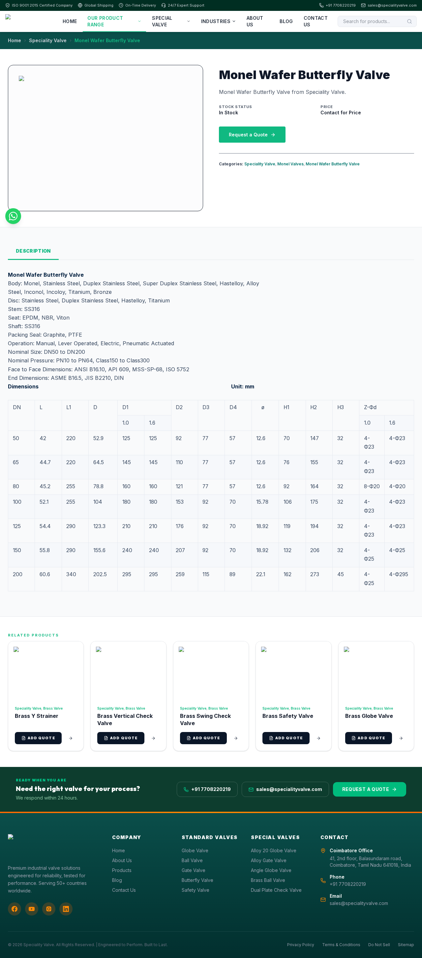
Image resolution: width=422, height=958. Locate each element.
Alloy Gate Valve (268, 860)
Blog (286, 21)
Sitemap (406, 944)
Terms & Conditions (341, 944)
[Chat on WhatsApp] (13, 216)
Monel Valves (290, 163)
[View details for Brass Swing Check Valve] (235, 738)
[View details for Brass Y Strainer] (70, 738)
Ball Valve (192, 860)
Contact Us (316, 21)
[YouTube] (31, 909)
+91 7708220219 (341, 5)
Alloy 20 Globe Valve (273, 850)
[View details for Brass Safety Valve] (318, 738)
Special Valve (162, 21)
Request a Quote (248, 134)
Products (122, 870)
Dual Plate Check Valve (276, 890)
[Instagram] (48, 909)
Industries (216, 21)
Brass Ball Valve (268, 880)
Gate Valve (193, 870)
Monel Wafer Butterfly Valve (333, 163)
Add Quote (41, 738)
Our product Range (105, 21)
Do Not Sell (379, 944)
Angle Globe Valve (271, 870)
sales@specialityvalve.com (392, 5)
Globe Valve (195, 850)
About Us (255, 21)
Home (70, 21)
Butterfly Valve (197, 880)
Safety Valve (195, 890)
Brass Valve (53, 708)
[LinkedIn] (66, 909)
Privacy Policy (300, 944)
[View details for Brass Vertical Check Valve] (153, 738)
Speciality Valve (48, 40)
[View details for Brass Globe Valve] (401, 738)
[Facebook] (14, 909)
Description (33, 251)
